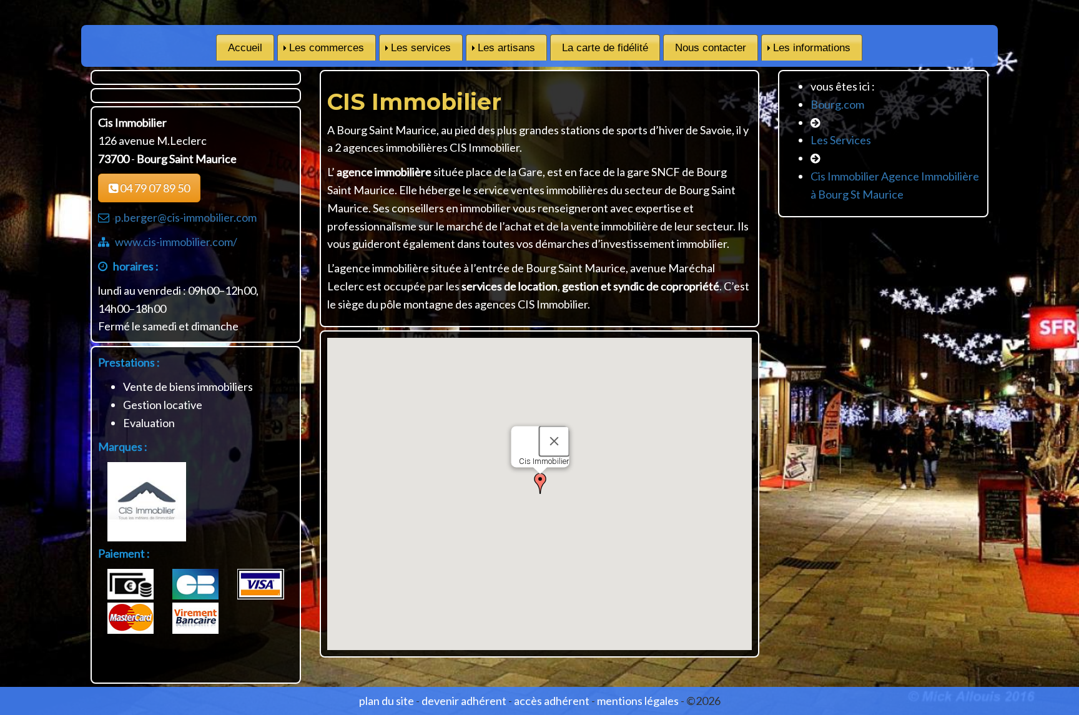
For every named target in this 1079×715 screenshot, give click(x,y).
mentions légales (638, 701)
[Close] (554, 441)
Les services (421, 48)
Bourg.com (837, 104)
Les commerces (326, 48)
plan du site (386, 701)
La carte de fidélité (605, 48)
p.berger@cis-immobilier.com (186, 217)
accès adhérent (551, 701)
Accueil (245, 48)
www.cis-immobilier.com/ (176, 242)
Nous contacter (710, 48)
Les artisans (506, 48)
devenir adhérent (463, 701)
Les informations (811, 48)
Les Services (840, 140)
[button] (540, 483)
